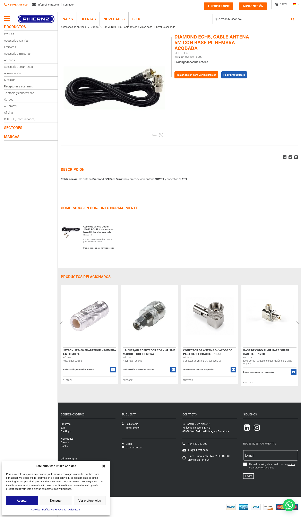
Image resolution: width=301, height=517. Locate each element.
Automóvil (10, 106)
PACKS (67, 19)
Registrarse (220, 6)
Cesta (129, 443)
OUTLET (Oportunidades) (19, 119)
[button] (104, 466)
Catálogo (66, 431)
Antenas (9, 60)
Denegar (56, 500)
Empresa (66, 424)
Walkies (9, 34)
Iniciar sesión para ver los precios (196, 74)
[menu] (7, 19)
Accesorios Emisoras (17, 53)
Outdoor (9, 99)
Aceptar (22, 500)
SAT (63, 427)
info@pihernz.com (48, 4)
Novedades (114, 19)
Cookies (35, 509)
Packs (64, 446)
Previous (61, 323)
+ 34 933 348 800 (17, 4)
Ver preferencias (89, 500)
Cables (94, 27)
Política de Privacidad (54, 509)
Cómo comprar (69, 458)
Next (297, 323)
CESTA (283, 4)
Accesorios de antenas (18, 66)
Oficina (8, 112)
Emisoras (10, 47)
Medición (10, 79)
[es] (295, 4)
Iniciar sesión (252, 6)
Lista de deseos (134, 447)
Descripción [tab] (73, 169)
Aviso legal (74, 509)
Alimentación (12, 73)
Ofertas (88, 19)
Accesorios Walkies (16, 40)
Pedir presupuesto (234, 74)
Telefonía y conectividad (19, 93)
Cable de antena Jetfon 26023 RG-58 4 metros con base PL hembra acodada (98, 229)
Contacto (68, 4)
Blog (136, 19)
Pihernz (36, 19)
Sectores (13, 128)
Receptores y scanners (18, 86)
